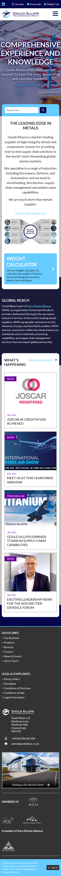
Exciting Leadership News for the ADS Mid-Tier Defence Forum (29, 603)
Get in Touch (11, 660)
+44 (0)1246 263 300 (23, 738)
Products (9, 642)
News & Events (13, 656)
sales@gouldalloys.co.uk (25, 743)
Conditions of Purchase (17, 688)
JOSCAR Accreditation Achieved (26, 421)
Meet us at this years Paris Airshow (30, 480)
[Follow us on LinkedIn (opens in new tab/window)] (3, 4)
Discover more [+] (30, 85)
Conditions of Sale (14, 692)
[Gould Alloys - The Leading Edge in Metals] (20, 14)
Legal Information (14, 697)
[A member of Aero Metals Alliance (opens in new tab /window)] (8, 845)
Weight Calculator (22, 261)
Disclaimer (10, 683)
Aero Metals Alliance (39, 306)
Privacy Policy (12, 679)
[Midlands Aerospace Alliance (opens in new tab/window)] (32, 819)
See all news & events (40, 359)
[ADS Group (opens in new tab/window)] (8, 819)
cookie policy (29, 869)
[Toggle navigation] (55, 14)
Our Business (11, 638)
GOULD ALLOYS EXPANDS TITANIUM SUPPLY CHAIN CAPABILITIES (26, 541)
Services (9, 647)
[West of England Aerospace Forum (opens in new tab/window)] (33, 801)
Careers (8, 651)
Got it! (54, 867)
